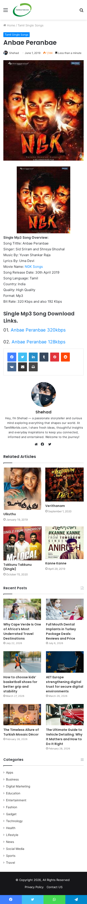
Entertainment (16, 800)
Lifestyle (12, 835)
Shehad (14, 53)
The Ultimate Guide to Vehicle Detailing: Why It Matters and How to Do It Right (64, 736)
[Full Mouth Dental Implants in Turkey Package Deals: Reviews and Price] (65, 609)
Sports (10, 855)
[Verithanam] (64, 484)
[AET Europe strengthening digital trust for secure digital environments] (65, 661)
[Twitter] (22, 357)
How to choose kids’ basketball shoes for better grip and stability (20, 684)
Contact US (54, 887)
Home (10, 25)
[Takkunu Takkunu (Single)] (22, 543)
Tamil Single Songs (31, 25)
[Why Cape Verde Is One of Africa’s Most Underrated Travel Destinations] (22, 609)
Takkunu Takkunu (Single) (17, 566)
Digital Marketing (18, 786)
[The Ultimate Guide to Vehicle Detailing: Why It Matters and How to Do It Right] (65, 714)
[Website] (37, 444)
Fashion (11, 807)
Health (10, 828)
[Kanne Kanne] (64, 542)
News (10, 842)
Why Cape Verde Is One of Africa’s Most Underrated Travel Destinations (22, 631)
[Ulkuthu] (22, 489)
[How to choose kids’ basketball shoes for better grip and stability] (22, 661)
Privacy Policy (34, 887)
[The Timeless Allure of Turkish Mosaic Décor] (22, 714)
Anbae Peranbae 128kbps (38, 342)
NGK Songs (34, 266)
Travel (10, 862)
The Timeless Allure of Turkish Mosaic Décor (21, 732)
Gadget (11, 814)
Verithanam (55, 506)
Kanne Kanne (55, 563)
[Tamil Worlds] (22, 10)
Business (12, 779)
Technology (14, 821)
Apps (9, 772)
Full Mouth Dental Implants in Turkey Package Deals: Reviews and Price (61, 631)
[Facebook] (11, 357)
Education (13, 793)
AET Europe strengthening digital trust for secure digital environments (64, 684)
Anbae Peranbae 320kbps (38, 330)
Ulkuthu (9, 514)
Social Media (15, 849)
